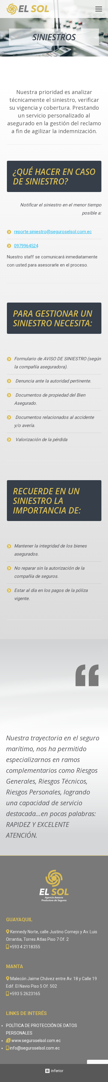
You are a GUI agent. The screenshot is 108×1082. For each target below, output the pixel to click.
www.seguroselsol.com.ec (36, 1040)
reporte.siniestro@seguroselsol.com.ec (53, 231)
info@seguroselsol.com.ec (35, 1048)
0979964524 (26, 245)
